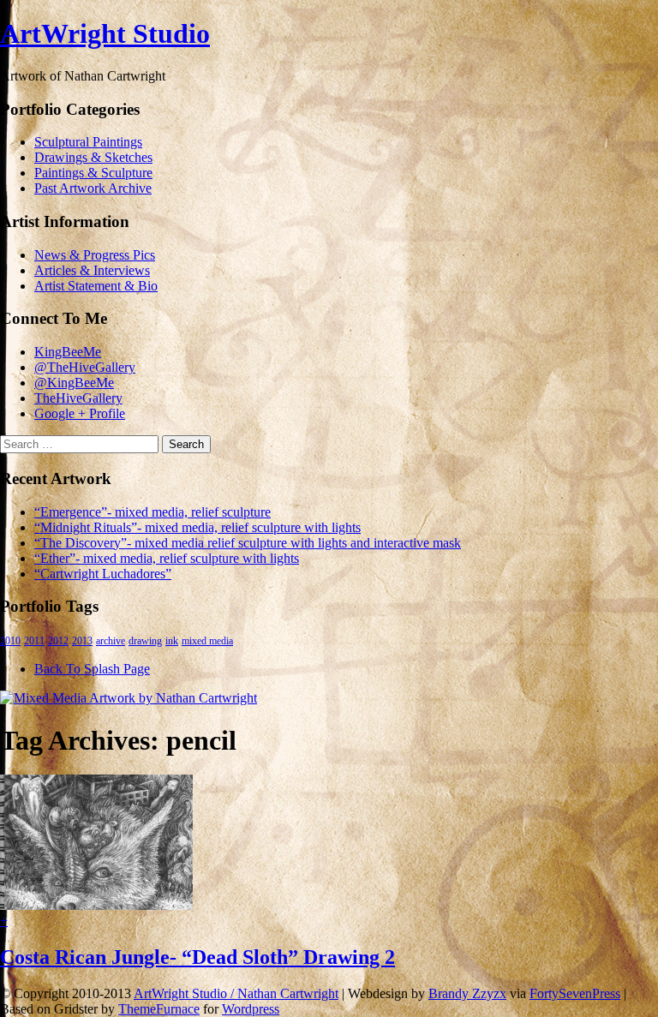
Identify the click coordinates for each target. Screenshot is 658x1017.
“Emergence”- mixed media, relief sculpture (152, 512)
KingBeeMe (67, 351)
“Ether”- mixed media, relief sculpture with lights (166, 558)
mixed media (207, 641)
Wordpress (250, 1009)
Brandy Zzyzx (467, 993)
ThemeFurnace (159, 1009)
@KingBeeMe (74, 382)
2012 (58, 641)
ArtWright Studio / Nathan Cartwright (236, 993)
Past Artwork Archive (93, 188)
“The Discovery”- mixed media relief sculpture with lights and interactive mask (247, 542)
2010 (10, 641)
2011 (34, 641)
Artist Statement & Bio (96, 285)
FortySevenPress (574, 993)
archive (110, 641)
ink (171, 641)
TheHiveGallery (78, 398)
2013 (82, 641)
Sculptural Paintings (88, 142)
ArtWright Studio (105, 33)
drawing (145, 641)
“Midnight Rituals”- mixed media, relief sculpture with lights (197, 527)
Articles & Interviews (92, 270)
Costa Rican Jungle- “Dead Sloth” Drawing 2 (197, 957)
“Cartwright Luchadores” (102, 573)
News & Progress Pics (94, 255)
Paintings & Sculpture (93, 172)
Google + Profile (79, 413)
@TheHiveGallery (84, 367)
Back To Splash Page (92, 668)
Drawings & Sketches (93, 157)
